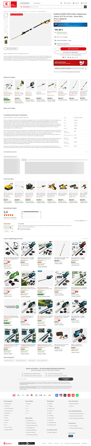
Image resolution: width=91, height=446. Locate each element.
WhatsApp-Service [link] (52, 424)
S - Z (28, 413)
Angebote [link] (50, 403)
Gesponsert (5, 91)
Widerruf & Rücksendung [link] (32, 425)
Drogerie (7, 420)
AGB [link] (62, 443)
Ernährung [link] (50, 420)
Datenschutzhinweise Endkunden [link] (77, 418)
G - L (28, 408)
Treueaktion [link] (50, 415)
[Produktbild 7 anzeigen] (6, 42)
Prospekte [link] (50, 406)
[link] (37, 3)
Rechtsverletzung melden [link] (32, 434)
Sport (6, 422)
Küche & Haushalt (9, 410)
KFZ (6, 424)
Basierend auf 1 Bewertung (10, 217)
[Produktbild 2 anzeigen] (6, 20)
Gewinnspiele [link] (51, 417)
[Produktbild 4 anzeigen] (6, 28)
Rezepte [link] (50, 413)
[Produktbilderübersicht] (6, 29)
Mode (6, 417)
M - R (28, 410)
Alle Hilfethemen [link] (30, 420)
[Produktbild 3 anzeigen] (6, 24)
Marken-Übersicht (9, 429)
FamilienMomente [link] (52, 422)
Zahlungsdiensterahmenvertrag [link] (76, 413)
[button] (31, 211)
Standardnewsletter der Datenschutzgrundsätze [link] (27, 383)
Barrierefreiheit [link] (84, 443)
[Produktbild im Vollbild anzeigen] (31, 29)
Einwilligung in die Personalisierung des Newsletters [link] (28, 387)
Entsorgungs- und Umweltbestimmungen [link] (72, 443)
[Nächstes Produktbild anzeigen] (6, 45)
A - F (28, 406)
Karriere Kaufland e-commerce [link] (76, 428)
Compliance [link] (50, 443)
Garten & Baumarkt (9, 408)
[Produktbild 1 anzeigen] (6, 15)
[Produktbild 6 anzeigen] (6, 37)
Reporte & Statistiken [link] (74, 403)
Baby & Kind (7, 413)
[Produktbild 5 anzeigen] (6, 33)
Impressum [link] (44, 443)
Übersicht (29, 403)
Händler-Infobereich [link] (52, 432)
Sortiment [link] (50, 410)
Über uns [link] (72, 406)
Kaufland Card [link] (51, 408)
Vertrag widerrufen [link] (31, 427)
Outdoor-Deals (8, 403)
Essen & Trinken (8, 427)
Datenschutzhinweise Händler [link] (76, 416)
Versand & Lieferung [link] (31, 432)
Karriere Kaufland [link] (73, 425)
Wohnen (7, 415)
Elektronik (7, 406)
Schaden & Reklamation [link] (32, 430)
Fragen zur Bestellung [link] (31, 423)
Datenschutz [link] (56, 443)
